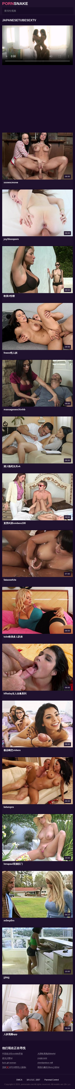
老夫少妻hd (7, 1058)
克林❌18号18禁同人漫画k (14, 1067)
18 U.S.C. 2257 (33, 1080)
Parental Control (51, 1080)
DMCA (19, 1080)
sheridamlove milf (45, 1063)
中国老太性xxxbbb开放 (12, 1053)
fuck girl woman (9, 1063)
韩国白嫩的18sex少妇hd (48, 1067)
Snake (15, 3)
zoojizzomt (42, 1058)
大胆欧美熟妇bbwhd (46, 1053)
